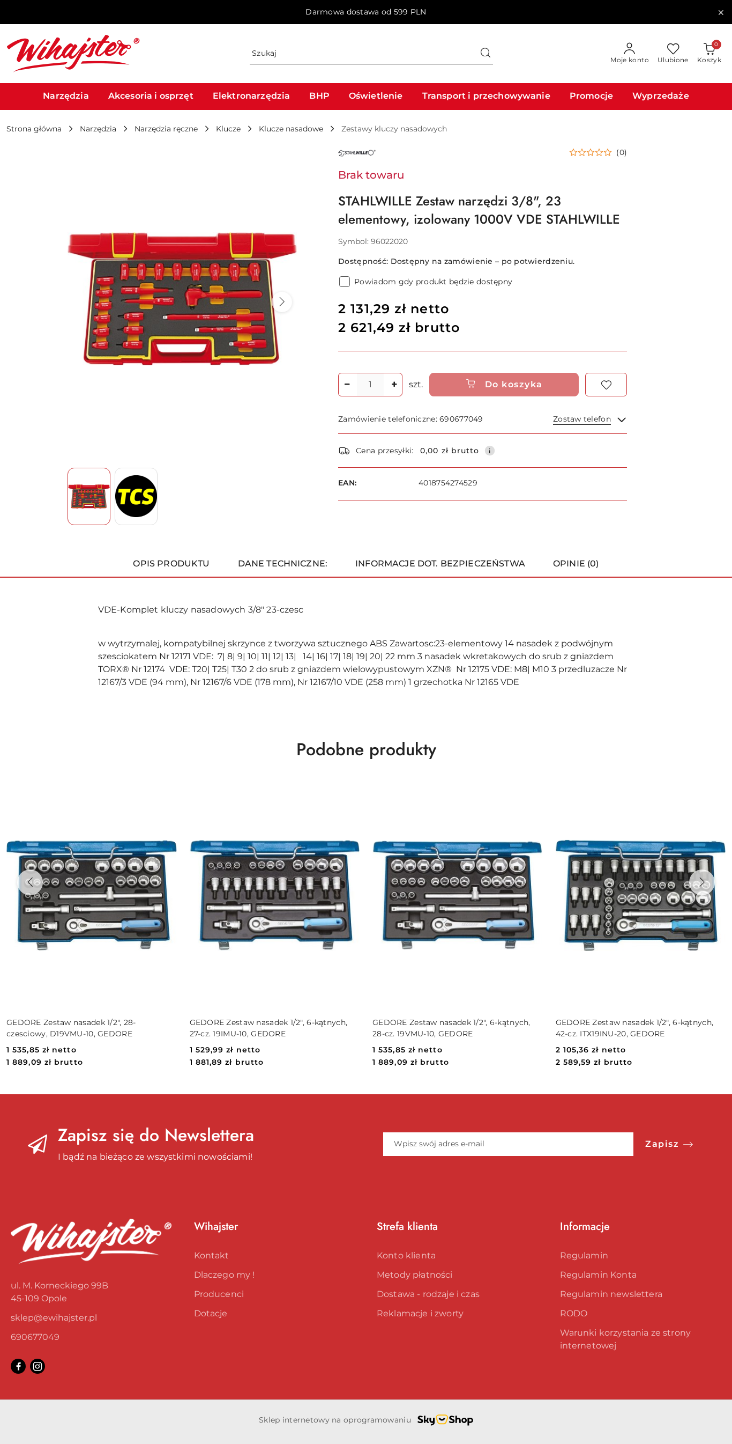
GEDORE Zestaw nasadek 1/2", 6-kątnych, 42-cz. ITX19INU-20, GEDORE (635, 1028)
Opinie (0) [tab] (576, 563)
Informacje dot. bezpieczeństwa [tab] (440, 563)
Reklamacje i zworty (420, 1313)
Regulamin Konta (598, 1275)
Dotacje (211, 1313)
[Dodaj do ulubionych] (606, 384)
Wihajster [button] (216, 1226)
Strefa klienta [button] (407, 1226)
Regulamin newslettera (611, 1294)
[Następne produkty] (702, 882)
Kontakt (211, 1255)
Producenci (219, 1294)
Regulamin (584, 1255)
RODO (574, 1313)
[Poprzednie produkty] (30, 882)
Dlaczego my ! (224, 1275)
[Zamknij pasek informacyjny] (721, 12)
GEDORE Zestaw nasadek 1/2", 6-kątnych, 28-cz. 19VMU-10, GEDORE (451, 1028)
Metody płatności (415, 1275)
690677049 (35, 1337)
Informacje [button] (585, 1226)
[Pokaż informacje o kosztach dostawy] (490, 450)
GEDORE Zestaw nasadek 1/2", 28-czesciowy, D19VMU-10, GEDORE (71, 1028)
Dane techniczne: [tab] (283, 563)
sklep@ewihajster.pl (54, 1318)
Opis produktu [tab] (171, 563)
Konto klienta (406, 1255)
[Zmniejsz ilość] (347, 384)
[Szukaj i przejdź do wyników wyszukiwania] (485, 54)
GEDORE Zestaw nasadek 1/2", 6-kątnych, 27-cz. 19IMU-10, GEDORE (269, 1028)
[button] (281, 302)
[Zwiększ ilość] (394, 384)
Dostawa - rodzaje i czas (428, 1294)
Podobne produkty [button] (366, 749)
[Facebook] (18, 1366)
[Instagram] (37, 1366)
